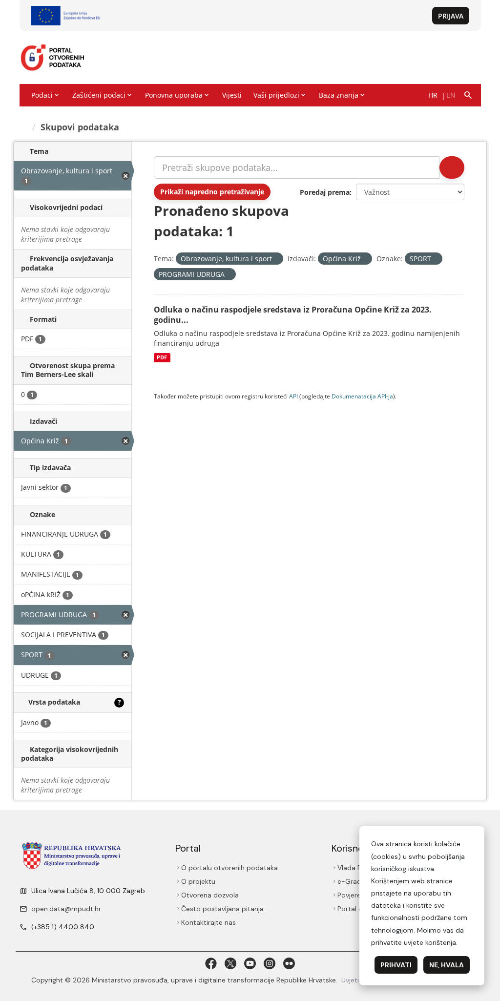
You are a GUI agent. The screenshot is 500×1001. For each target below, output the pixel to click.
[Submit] (451, 167)
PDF (162, 357)
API (293, 396)
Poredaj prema (325, 192)
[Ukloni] (276, 259)
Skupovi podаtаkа (80, 127)
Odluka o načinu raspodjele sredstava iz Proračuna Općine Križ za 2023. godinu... (293, 314)
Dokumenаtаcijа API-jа (362, 396)
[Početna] (24, 127)
